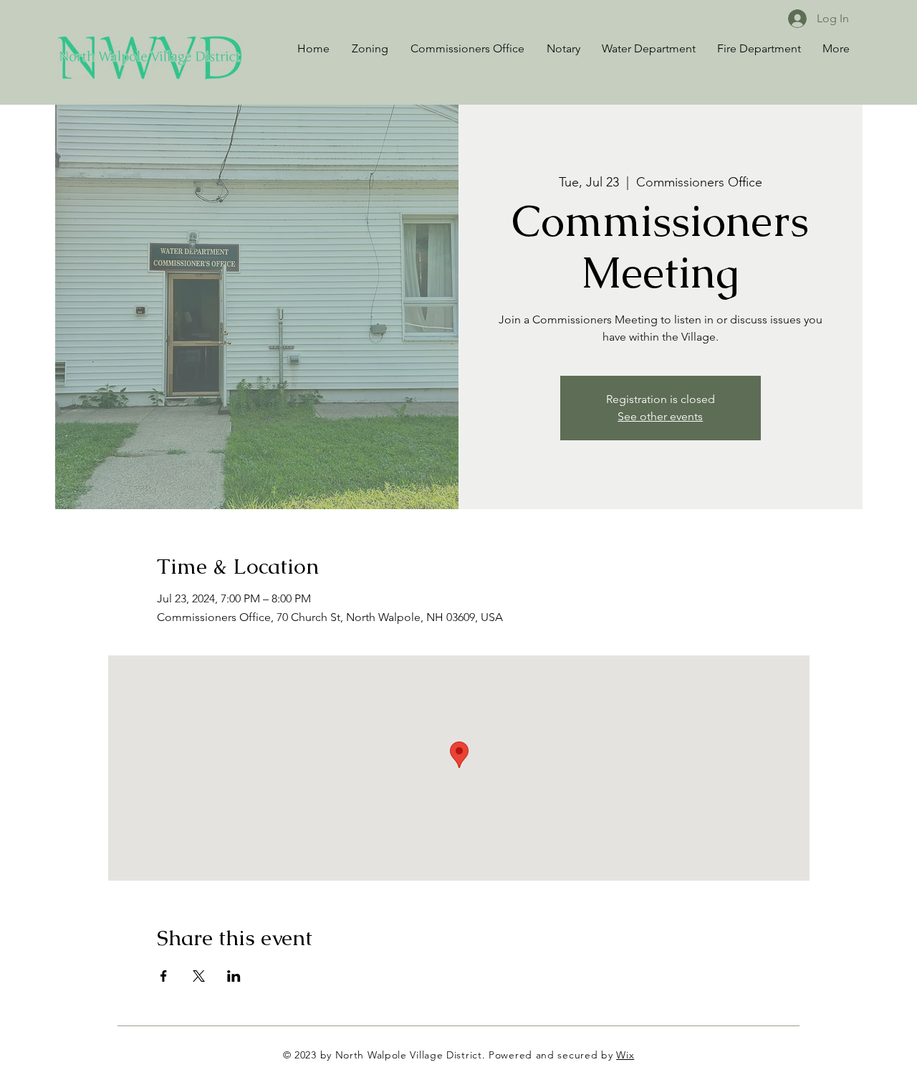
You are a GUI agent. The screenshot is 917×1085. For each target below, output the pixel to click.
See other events (660, 416)
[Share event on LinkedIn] (234, 976)
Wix (625, 1054)
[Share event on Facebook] (164, 976)
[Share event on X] (199, 976)
